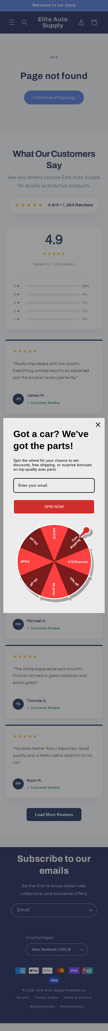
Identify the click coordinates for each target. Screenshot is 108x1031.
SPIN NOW (54, 506)
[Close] (98, 424)
